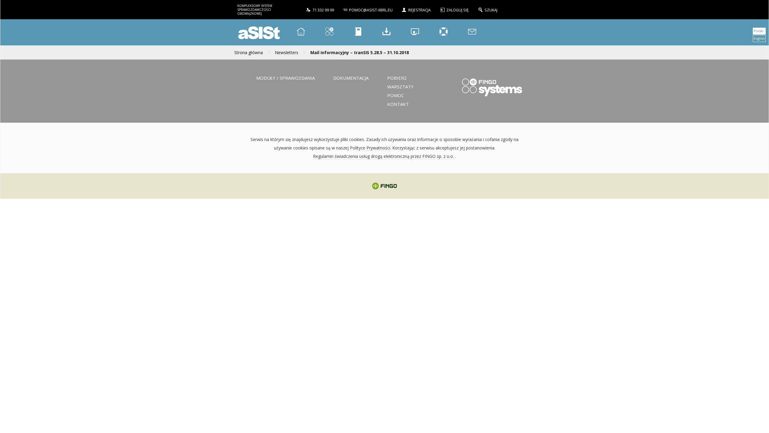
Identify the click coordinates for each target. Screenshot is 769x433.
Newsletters (286, 52)
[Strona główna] (301, 32)
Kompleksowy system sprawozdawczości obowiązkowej (254, 10)
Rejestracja (419, 10)
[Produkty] (329, 32)
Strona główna (248, 52)
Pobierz (397, 78)
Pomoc (395, 95)
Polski (758, 31)
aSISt (258, 32)
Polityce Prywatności (370, 148)
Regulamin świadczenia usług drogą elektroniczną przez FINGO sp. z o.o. (384, 156)
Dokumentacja (351, 78)
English (759, 38)
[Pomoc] (444, 32)
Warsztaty (400, 87)
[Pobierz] (387, 32)
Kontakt (398, 104)
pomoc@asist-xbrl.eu (371, 10)
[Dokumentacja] (358, 32)
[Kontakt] (472, 32)
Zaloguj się (458, 10)
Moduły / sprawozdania (285, 78)
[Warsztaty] (415, 32)
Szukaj (491, 10)
